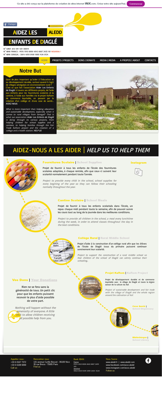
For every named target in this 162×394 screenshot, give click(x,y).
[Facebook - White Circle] (148, 360)
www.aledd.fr (111, 362)
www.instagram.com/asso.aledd (120, 368)
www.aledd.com (127, 362)
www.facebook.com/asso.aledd (120, 365)
